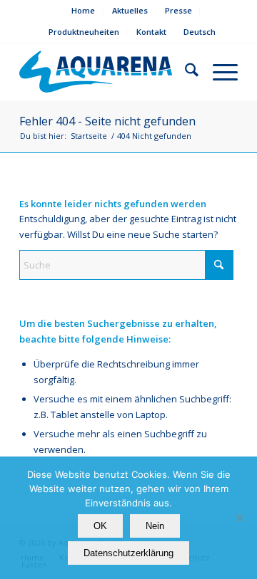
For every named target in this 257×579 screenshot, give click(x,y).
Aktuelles (130, 10)
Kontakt (151, 31)
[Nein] (239, 518)
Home (83, 10)
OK (100, 526)
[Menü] (218, 71)
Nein (155, 526)
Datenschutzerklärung (128, 553)
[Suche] (184, 71)
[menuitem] (83, 10)
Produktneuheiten (84, 31)
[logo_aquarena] (95, 71)
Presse (178, 10)
